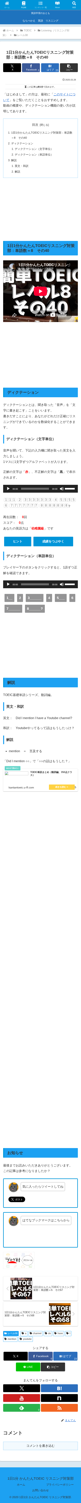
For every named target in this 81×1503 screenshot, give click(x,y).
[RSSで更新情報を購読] (59, 1408)
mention (12, 1339)
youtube (27, 1339)
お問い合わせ (40, 1490)
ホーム (21, 1484)
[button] (69, 67)
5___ (61, 598)
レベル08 (12, 1333)
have (60, 1333)
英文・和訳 (22, 165)
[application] (40, 489)
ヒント (17, 541)
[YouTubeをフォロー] (21, 1398)
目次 (35, 124)
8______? (35, 609)
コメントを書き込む (40, 1445)
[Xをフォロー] (21, 1388)
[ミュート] (62, 489)
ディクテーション (22, 143)
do (49, 1333)
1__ (9, 598)
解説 (14, 160)
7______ (13, 609)
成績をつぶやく (53, 541)
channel (37, 1333)
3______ (34, 598)
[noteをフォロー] (59, 1398)
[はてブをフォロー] (59, 1388)
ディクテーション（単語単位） (34, 154)
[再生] (8, 489)
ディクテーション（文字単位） (34, 148)
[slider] (70, 488)
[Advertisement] (40, 209)
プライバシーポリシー (60, 1484)
